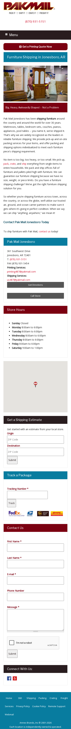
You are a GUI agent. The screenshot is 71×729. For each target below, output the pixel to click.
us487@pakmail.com (18, 279)
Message (13, 607)
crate (13, 163)
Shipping (31, 698)
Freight (64, 698)
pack (6, 163)
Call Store (35, 295)
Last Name (14, 557)
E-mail (11, 574)
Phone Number (15, 590)
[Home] (30, 14)
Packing (42, 698)
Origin (10, 433)
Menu (13, 34)
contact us (44, 231)
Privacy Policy (23, 706)
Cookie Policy (39, 706)
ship (24, 163)
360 (20, 698)
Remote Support (56, 706)
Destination (13, 445)
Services (9, 706)
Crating (53, 698)
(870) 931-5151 (35, 21)
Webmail (9, 714)
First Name (14, 541)
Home (9, 698)
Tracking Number (17, 488)
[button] (35, 384)
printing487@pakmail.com (21, 271)
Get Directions (35, 284)
